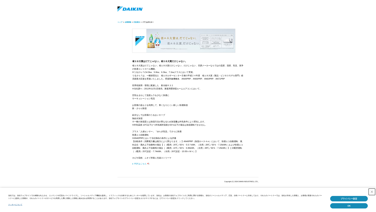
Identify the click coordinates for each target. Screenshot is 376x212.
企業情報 (128, 22)
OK (349, 206)
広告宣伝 (137, 22)
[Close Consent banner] (372, 192)
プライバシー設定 (349, 198)
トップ (120, 22)
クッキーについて (15, 205)
